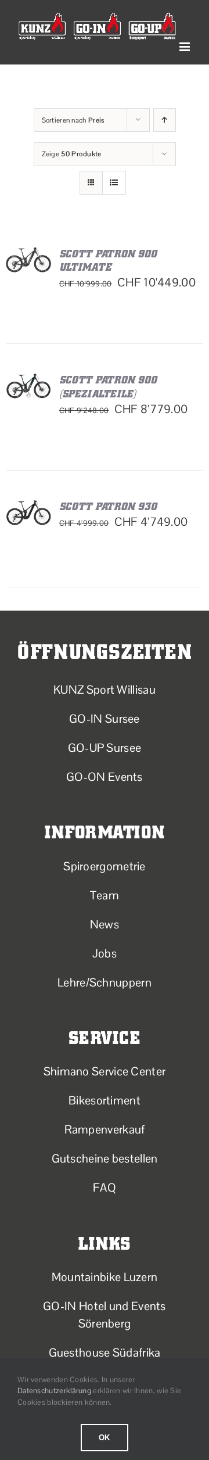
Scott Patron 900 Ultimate (108, 260)
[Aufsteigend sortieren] (164, 120)
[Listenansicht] (114, 182)
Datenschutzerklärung (54, 1391)
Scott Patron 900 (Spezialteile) (108, 386)
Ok (105, 1437)
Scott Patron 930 (108, 506)
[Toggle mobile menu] (185, 47)
